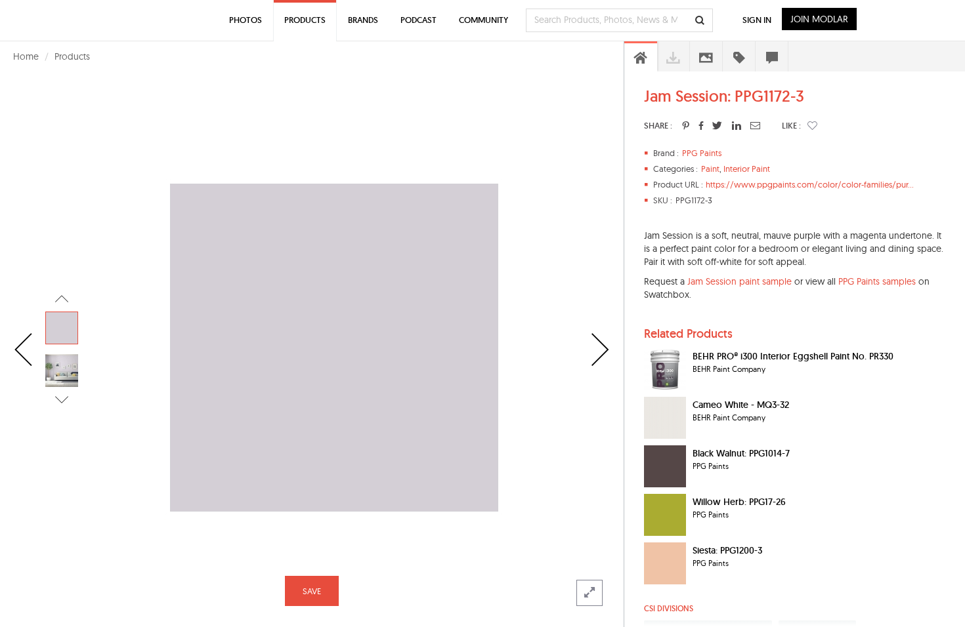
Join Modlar (819, 19)
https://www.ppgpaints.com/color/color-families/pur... (810, 184)
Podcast (418, 20)
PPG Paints (701, 153)
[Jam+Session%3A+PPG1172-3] (685, 125)
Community (483, 20)
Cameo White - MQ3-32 (741, 405)
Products (72, 56)
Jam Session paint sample (739, 281)
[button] (812, 125)
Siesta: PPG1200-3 (727, 550)
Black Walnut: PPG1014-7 (741, 453)
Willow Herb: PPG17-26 (739, 502)
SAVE (312, 591)
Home (26, 56)
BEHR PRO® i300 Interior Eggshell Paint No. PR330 (793, 356)
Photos (245, 20)
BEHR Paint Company (729, 369)
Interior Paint (746, 168)
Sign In (756, 20)
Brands (363, 20)
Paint (710, 168)
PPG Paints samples (877, 281)
